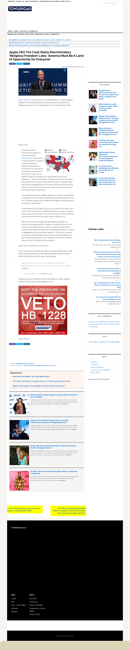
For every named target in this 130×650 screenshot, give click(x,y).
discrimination (27, 158)
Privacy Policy (95, 372)
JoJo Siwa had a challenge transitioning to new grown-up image (108, 169)
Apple (20, 100)
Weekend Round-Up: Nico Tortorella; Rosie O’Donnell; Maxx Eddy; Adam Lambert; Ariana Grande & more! (107, 254)
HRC (27, 339)
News (25, 363)
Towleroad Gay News (65, 8)
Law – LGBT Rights (18, 605)
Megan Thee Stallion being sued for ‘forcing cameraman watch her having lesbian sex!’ (39, 45)
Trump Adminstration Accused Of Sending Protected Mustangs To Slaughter (109, 271)
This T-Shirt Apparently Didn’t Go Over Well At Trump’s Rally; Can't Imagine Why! (107, 285)
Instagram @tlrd (114, 342)
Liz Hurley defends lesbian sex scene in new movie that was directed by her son (107, 181)
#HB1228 (25, 268)
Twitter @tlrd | (93, 342)
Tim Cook (31, 100)
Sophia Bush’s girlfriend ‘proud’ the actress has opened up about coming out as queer (39, 40)
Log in (72, 636)
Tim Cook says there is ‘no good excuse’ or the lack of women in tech (41, 381)
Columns (14, 608)
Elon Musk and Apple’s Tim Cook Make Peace (31, 376)
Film (12, 602)
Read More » (64, 404)
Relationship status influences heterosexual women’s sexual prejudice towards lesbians (108, 156)
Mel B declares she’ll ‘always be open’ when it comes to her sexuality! (34, 42)
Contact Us (94, 365)
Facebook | (103, 342)
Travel (13, 599)
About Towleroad (96, 367)
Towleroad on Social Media (100, 370)
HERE (25, 246)
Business (19, 363)
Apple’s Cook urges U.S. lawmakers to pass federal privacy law (39, 386)
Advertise (93, 362)
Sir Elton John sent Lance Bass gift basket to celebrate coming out (108, 143)
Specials (14, 612)
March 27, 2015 (46, 274)
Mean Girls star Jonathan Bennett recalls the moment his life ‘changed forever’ (108, 131)
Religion (30, 363)
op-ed (38, 105)
